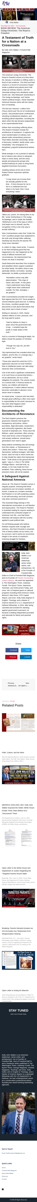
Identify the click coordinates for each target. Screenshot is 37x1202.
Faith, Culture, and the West (13, 753)
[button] (34, 4)
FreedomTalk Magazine (9, 1170)
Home (4, 1167)
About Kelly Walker (8, 1173)
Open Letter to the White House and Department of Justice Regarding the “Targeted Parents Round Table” (16, 871)
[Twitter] (6, 1189)
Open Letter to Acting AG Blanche (15, 990)
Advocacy (5, 1176)
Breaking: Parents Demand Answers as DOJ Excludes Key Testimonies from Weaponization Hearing (17, 931)
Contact (4, 1179)
